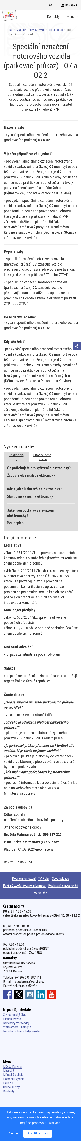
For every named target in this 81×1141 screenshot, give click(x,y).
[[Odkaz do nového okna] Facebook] (7, 994)
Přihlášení (71, 5)
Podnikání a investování (63, 885)
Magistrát (21, 30)
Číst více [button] (54, 1123)
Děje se (8, 1083)
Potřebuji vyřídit (37, 30)
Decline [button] (14, 1133)
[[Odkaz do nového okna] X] (18, 994)
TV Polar (43, 878)
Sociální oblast (56, 30)
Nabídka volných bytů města (21, 1031)
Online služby (11, 1087)
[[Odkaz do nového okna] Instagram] (29, 994)
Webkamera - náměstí (17, 1027)
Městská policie (13, 1075)
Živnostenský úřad (14, 1015)
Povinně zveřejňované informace (24, 885)
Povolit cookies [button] (38, 1133)
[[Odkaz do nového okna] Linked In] (40, 994)
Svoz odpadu (60, 878)
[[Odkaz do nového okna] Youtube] (51, 994)
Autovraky (40, 893)
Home (9, 30)
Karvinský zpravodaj (16, 1023)
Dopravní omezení (24, 878)
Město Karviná (12, 1066)
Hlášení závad (12, 1019)
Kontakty (53, 16)
